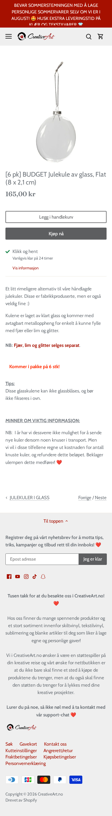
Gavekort (28, 744)
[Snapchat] (43, 576)
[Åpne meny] (8, 36)
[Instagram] (26, 576)
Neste (101, 497)
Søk (9, 744)
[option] (56, 112)
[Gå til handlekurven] (100, 36)
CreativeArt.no (50, 794)
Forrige (84, 497)
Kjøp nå (56, 233)
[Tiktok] (34, 576)
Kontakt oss (55, 744)
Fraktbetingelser (21, 757)
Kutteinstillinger (21, 750)
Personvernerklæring (25, 763)
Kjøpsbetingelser (59, 757)
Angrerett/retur (58, 750)
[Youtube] (17, 576)
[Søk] (89, 36)
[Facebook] (9, 576)
